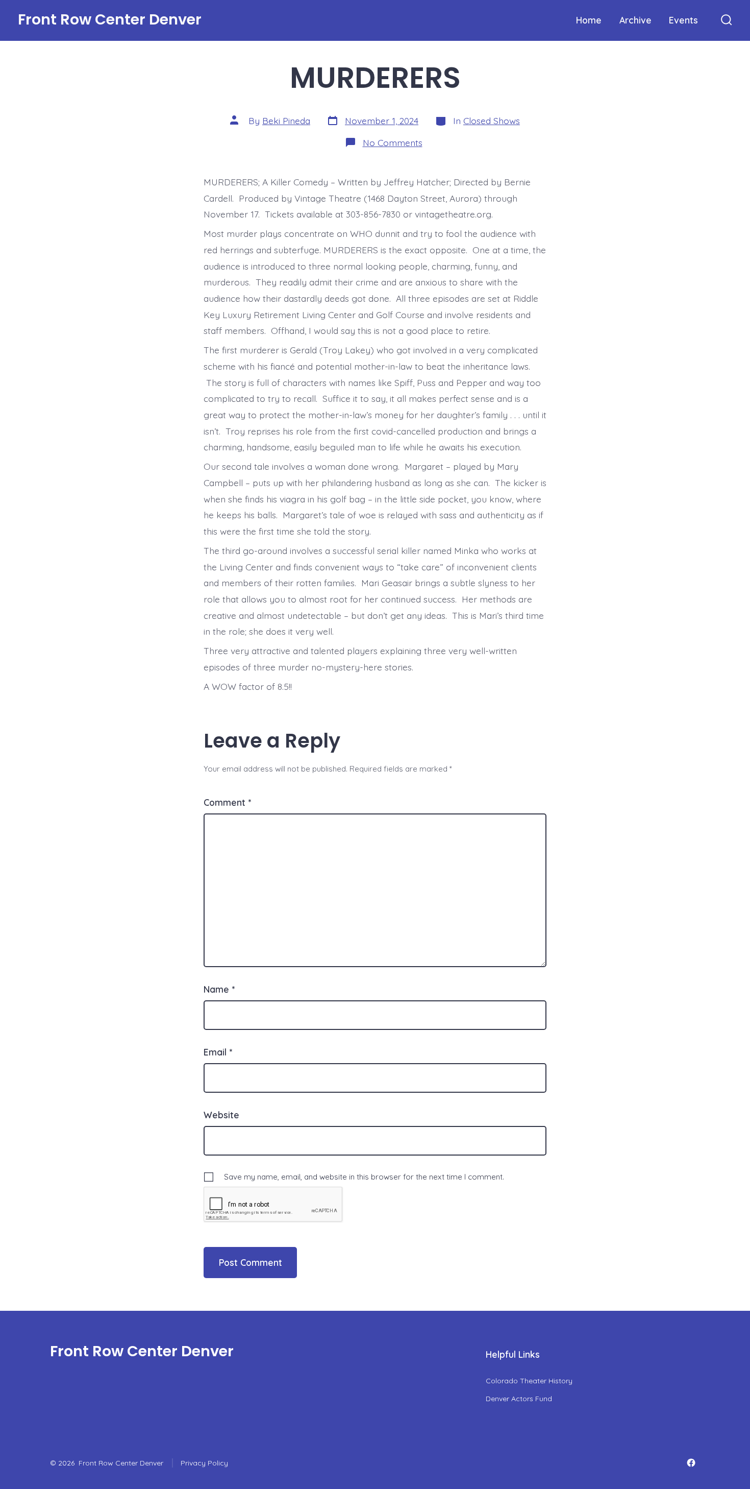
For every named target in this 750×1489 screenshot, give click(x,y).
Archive (635, 20)
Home (589, 20)
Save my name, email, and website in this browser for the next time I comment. (364, 1177)
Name (219, 989)
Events (683, 20)
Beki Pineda (286, 120)
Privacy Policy (204, 1463)
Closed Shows (491, 120)
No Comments (392, 142)
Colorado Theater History (529, 1380)
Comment (227, 802)
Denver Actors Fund (519, 1398)
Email (218, 1052)
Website (221, 1114)
